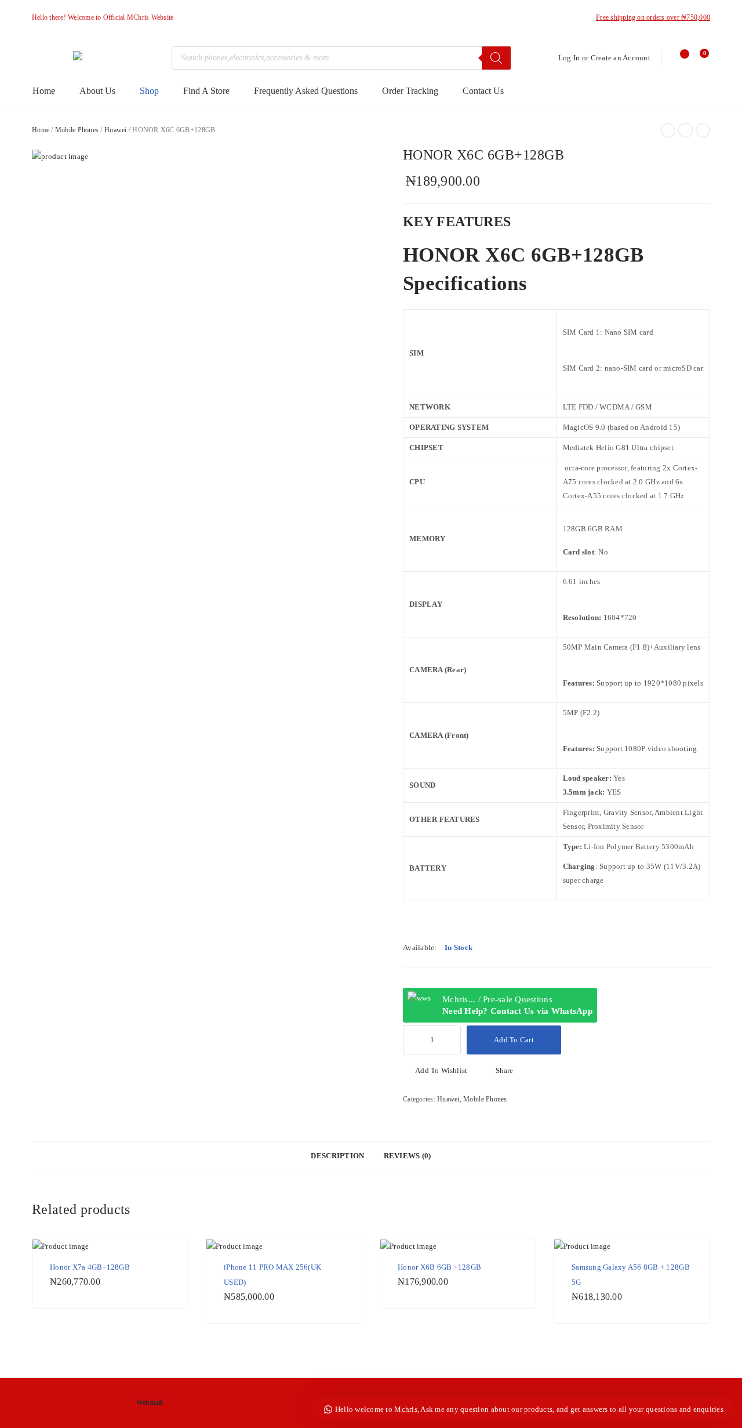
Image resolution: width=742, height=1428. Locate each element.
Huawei (115, 130)
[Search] (496, 58)
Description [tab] (337, 1155)
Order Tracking (410, 91)
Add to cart (514, 1039)
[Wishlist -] (680, 58)
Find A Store (206, 91)
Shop (149, 91)
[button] (435, 1071)
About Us (97, 91)
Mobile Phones (77, 130)
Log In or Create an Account (604, 57)
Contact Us (483, 91)
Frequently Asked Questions (306, 91)
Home (43, 91)
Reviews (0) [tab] (407, 1155)
